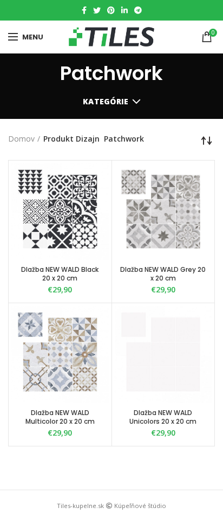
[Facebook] (84, 10)
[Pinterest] (111, 10)
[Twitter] (97, 10)
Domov (21, 138)
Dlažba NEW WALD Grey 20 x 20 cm (163, 273)
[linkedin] (124, 10)
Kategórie (106, 101)
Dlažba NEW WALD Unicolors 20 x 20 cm (162, 417)
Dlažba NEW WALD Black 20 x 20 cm (60, 273)
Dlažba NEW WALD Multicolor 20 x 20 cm (60, 417)
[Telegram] (138, 10)
